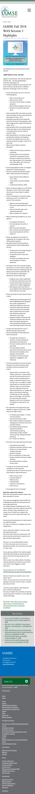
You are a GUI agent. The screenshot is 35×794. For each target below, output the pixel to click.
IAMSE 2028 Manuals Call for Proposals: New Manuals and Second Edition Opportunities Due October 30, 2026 (19, 632)
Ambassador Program (8, 734)
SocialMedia (6, 608)
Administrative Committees (10, 707)
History (4, 703)
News (9, 21)
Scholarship (21, 606)
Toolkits (4, 754)
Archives (8, 604)
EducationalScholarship (10, 606)
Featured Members (7, 785)
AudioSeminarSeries (18, 604)
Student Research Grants (9, 744)
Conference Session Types (9, 763)
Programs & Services (8, 720)
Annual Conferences (8, 761)
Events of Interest (7, 765)
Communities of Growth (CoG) (11, 709)
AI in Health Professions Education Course (14, 732)
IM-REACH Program (8, 730)
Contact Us (5, 715)
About (4, 698)
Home (4, 696)
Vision (4, 701)
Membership (6, 776)
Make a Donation (7, 717)
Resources (5, 787)
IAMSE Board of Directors (9, 705)
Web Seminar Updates (20, 602)
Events (4, 758)
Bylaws (4, 711)
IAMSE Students (6, 781)
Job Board (5, 791)
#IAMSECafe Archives (8, 771)
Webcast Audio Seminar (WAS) (11, 769)
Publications (5, 747)
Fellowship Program (8, 728)
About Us (5, 21)
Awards (4, 736)
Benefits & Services (7, 779)
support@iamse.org (8, 664)
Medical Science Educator (9, 750)
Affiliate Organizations (8, 783)
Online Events (6, 773)
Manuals (4, 752)
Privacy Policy (6, 691)
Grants (4, 738)
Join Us (8, 681)
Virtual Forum (6, 767)
